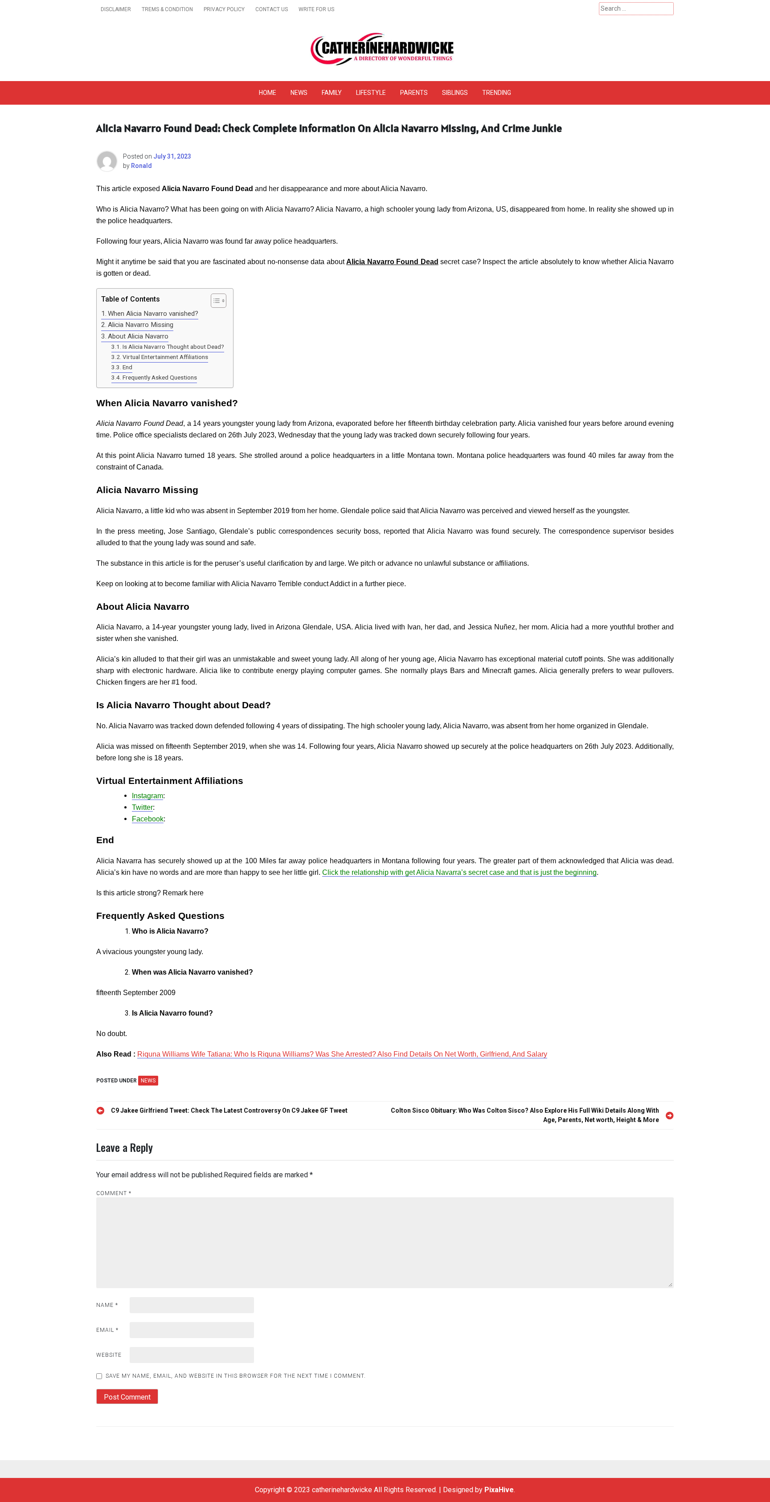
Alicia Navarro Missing (140, 325)
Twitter (142, 807)
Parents (414, 92)
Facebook (148, 819)
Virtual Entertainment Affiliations (165, 356)
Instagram (147, 796)
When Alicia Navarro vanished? (153, 314)
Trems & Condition (167, 9)
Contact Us (271, 9)
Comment (113, 1193)
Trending (496, 92)
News (299, 92)
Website (109, 1355)
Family (332, 92)
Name (107, 1305)
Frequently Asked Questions (160, 377)
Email (107, 1330)
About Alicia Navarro (138, 336)
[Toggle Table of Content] (214, 300)
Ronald (141, 165)
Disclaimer (116, 9)
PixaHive (499, 1490)
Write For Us (316, 9)
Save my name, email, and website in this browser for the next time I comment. (236, 1376)
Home (267, 92)
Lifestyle (371, 92)
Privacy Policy (224, 9)
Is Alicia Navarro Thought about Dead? (173, 346)
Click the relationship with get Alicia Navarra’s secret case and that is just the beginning (459, 872)
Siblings (455, 92)
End (127, 367)
